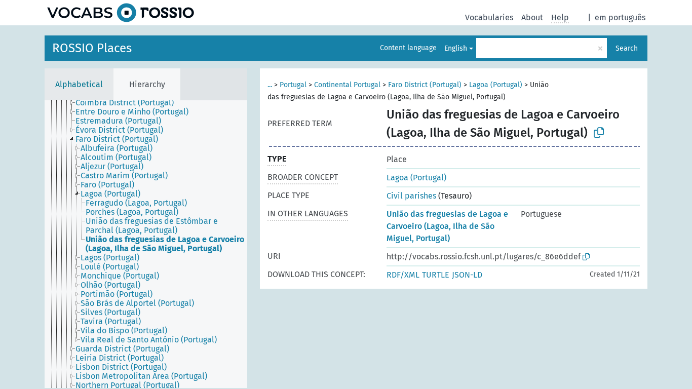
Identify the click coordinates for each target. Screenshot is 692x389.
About (532, 17)
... (269, 85)
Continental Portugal (347, 85)
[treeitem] (129, 102)
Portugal (293, 85)
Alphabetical (79, 84)
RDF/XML (403, 275)
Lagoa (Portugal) (495, 85)
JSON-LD (467, 275)
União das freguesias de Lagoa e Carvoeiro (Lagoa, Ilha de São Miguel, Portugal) (447, 226)
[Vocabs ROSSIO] (121, 12)
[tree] (146, 244)
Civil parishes (411, 196)
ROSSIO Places (92, 48)
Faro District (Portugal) (425, 85)
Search (627, 48)
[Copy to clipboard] (599, 132)
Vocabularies (489, 17)
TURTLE (435, 275)
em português (620, 17)
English (455, 48)
